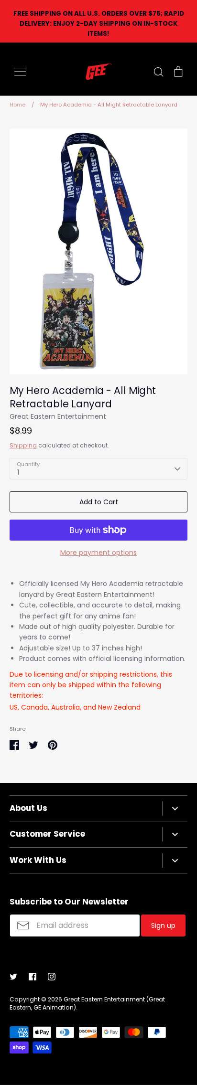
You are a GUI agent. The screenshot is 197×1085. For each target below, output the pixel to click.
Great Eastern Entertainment (58, 416)
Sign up (163, 925)
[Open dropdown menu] (174, 808)
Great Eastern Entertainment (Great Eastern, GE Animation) (87, 1003)
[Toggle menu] (20, 72)
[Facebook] (32, 976)
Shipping (23, 445)
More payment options (98, 552)
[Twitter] (13, 976)
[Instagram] (51, 976)
